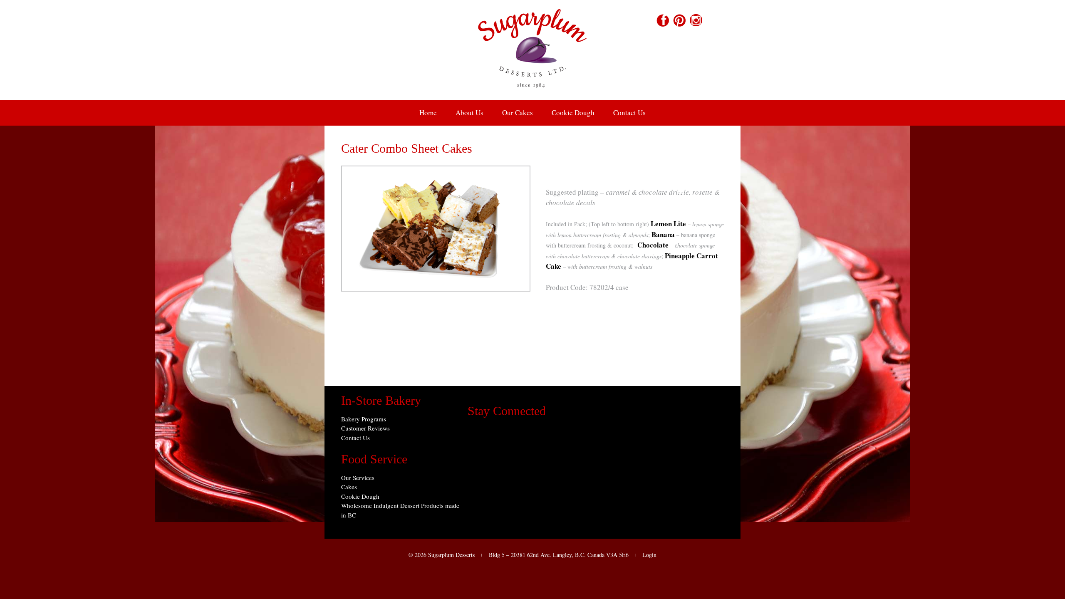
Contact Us (629, 112)
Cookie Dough (573, 112)
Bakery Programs (363, 419)
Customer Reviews (365, 428)
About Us (469, 112)
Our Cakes (517, 112)
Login (649, 555)
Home (428, 112)
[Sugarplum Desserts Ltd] (532, 94)
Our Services (357, 477)
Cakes (349, 487)
